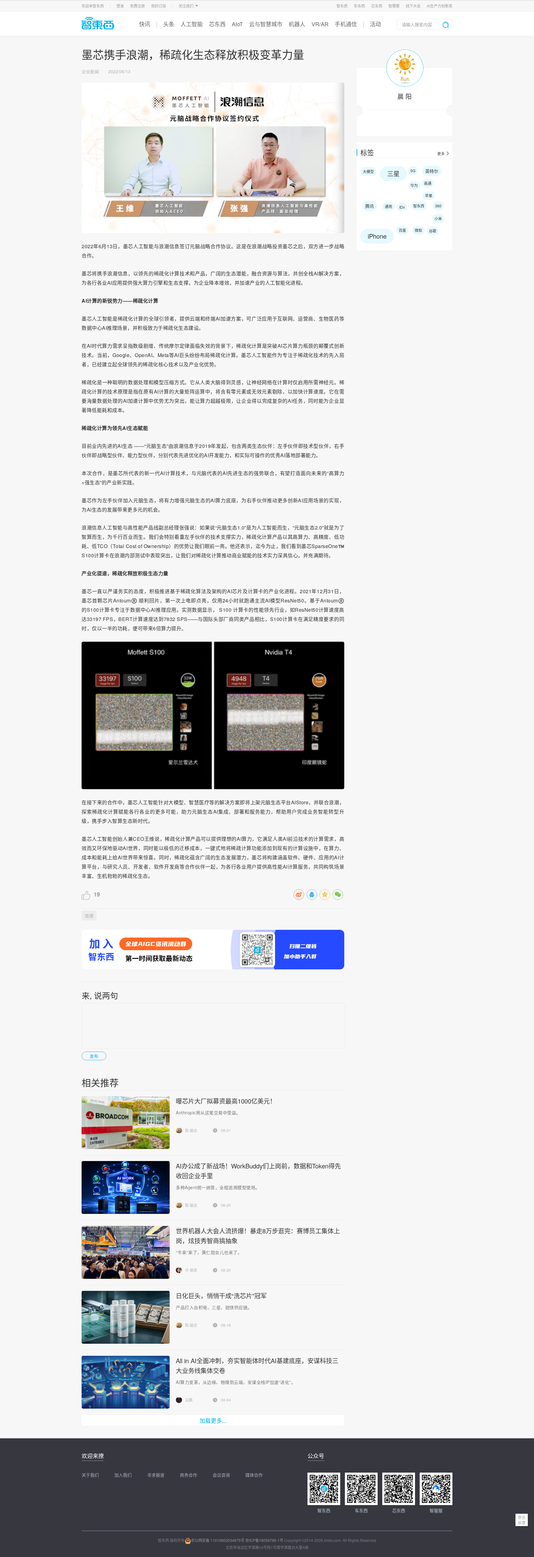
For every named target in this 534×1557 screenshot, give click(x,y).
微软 (418, 230)
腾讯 (369, 206)
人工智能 (191, 24)
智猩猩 (394, 5)
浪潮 (89, 916)
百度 (402, 230)
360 (438, 205)
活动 (375, 24)
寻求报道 (155, 1475)
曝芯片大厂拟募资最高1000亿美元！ (226, 1100)
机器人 (297, 24)
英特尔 (431, 171)
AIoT (237, 24)
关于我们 (90, 1475)
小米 (438, 218)
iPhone (377, 236)
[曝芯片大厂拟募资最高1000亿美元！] (125, 1122)
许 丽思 (191, 1270)
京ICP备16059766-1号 (264, 1540)
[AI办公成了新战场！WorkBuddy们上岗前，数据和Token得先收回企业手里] (125, 1187)
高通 (427, 183)
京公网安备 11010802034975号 (217, 1540)
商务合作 (188, 1475)
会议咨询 (221, 1475)
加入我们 (123, 1475)
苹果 (428, 195)
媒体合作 (254, 1475)
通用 (388, 206)
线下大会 (413, 5)
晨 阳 (404, 96)
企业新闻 (90, 71)
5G (412, 170)
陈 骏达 (191, 1130)
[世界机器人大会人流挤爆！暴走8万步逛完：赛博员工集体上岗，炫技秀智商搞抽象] (125, 1252)
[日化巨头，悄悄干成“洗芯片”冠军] (125, 1317)
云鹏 (189, 1399)
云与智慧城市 (265, 24)
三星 (393, 173)
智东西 (342, 5)
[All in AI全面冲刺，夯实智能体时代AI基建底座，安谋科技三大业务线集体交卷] (125, 1382)
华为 (414, 185)
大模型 (368, 171)
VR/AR (320, 24)
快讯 (144, 24)
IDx (402, 207)
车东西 (359, 5)
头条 (168, 24)
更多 (441, 153)
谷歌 (432, 230)
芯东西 (376, 5)
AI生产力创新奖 (439, 5)
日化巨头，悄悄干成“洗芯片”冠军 (221, 1295)
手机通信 (346, 24)
